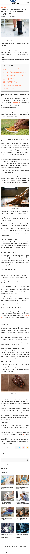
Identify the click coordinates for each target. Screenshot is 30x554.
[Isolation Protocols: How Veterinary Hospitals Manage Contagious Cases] (22, 480)
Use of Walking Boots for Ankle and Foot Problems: (14, 71)
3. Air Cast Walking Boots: (10, 81)
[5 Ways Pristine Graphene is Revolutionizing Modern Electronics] (22, 528)
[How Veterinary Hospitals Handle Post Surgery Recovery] (7, 512)
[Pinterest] (23, 447)
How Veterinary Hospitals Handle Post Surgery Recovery (6, 520)
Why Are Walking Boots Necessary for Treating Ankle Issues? (15, 68)
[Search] (28, 2)
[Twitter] (19, 447)
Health (3, 7)
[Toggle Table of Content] (25, 66)
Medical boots (16, 102)
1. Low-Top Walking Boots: (10, 78)
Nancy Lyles (6, 16)
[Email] (27, 447)
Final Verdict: (6, 90)
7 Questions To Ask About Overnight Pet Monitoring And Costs (22, 520)
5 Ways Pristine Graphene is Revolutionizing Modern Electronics (22, 536)
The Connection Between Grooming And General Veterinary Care (6, 503)
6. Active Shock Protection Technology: (13, 85)
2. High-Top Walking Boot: (10, 79)
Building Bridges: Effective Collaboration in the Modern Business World (7, 536)
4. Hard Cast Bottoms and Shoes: (12, 82)
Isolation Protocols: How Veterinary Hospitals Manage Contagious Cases (22, 487)
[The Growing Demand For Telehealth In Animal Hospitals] (22, 496)
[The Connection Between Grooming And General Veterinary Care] (7, 496)
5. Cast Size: (7, 84)
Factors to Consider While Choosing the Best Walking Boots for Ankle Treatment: (13, 76)
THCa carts (4, 468)
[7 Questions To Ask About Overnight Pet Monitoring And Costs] (22, 512)
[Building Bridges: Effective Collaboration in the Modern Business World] (7, 528)
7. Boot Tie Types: (8, 87)
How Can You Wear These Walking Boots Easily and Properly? (16, 73)
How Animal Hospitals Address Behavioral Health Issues (7, 487)
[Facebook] (16, 447)
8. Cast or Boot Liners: (9, 88)
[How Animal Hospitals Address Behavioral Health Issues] (7, 480)
